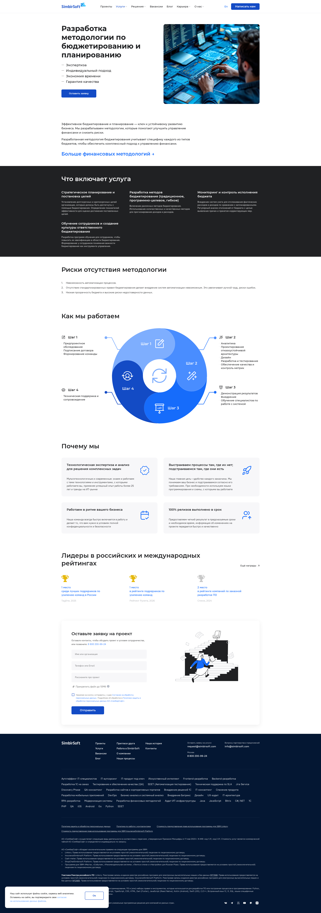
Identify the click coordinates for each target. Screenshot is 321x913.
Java (202, 800)
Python (110, 806)
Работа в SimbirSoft (128, 748)
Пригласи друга (126, 743)
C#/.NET (240, 800)
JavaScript (215, 800)
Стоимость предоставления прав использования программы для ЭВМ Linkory (192, 826)
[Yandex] (257, 902)
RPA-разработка (70, 800)
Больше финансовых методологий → (107, 154)
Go (100, 806)
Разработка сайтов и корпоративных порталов (133, 789)
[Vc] (238, 902)
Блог (170, 6)
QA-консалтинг (93, 789)
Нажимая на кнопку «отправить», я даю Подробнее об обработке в (108, 698)
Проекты (106, 6)
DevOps (112, 795)
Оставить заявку (79, 93)
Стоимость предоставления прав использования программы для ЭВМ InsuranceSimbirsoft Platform (107, 831)
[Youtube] (244, 902)
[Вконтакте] (225, 902)
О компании (124, 753)
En (226, 6)
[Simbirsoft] (70, 6)
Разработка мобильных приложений (82, 795)
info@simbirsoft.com (237, 746)
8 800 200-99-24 (97, 644)
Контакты (151, 748)
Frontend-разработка (195, 778)
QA (72, 806)
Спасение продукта (227, 789)
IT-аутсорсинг (109, 778)
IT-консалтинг (203, 789)
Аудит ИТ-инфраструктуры (180, 800)
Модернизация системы (98, 800)
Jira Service (242, 784)
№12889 (76, 880)
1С (250, 800)
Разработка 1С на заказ (75, 784)
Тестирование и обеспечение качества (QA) (118, 784)
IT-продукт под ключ (132, 778)
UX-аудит (213, 795)
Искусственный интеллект (163, 778)
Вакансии (156, 6)
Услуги (120, 6)
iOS (80, 806)
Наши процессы (126, 758)
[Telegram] (231, 902)
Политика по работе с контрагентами (133, 826)
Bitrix (228, 800)
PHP (63, 806)
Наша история (153, 743)
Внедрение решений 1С (177, 789)
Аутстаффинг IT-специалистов (79, 778)
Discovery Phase (70, 789)
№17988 (214, 875)
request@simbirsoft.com (201, 746)
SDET (121, 806)
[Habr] (250, 902)
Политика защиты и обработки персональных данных (85, 826)
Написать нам (245, 6)
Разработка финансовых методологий (138, 800)
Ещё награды (248, 565)
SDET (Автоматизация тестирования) (169, 784)
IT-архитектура (231, 795)
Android (90, 806)
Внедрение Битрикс (179, 795)
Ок (94, 895)
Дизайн (199, 795)
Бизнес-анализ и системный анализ (142, 795)
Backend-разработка (224, 778)
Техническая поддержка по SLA (213, 784)
